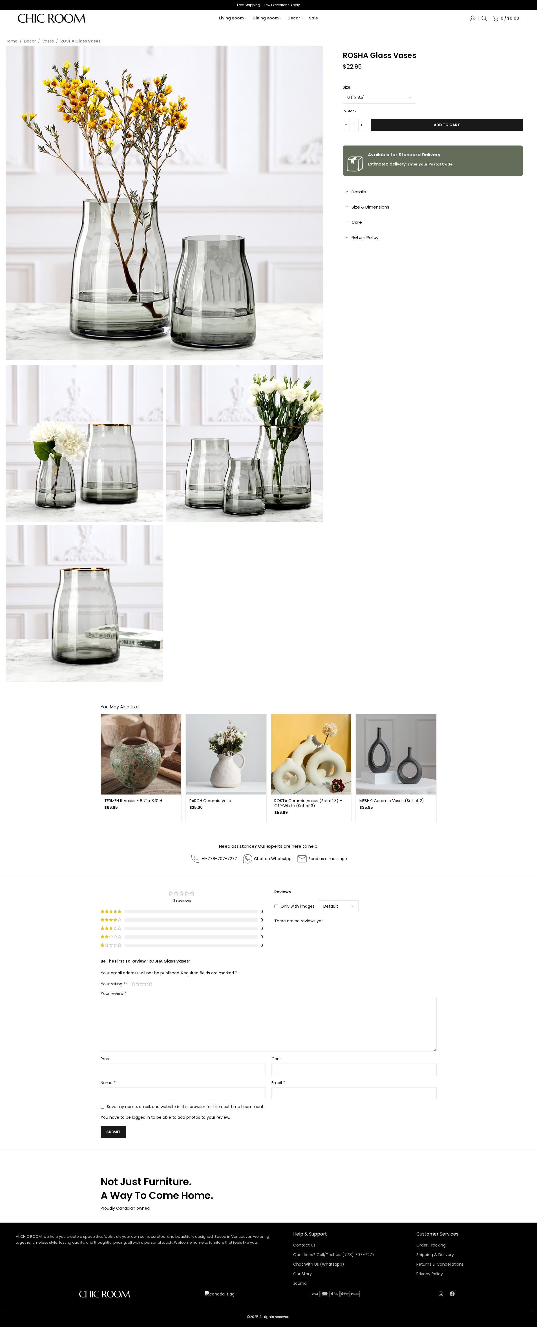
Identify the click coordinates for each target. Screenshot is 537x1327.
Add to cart (447, 124)
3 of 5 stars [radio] (142, 984)
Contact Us (304, 1245)
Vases (48, 41)
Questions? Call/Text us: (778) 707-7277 (334, 1254)
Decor (30, 41)
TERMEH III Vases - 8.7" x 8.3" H (133, 800)
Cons (276, 1059)
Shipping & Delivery (435, 1254)
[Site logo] (51, 18)
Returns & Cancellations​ (440, 1264)
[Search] (484, 18)
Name (108, 1083)
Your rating (113, 984)
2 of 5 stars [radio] (138, 984)
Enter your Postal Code (430, 164)
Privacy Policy (429, 1274)
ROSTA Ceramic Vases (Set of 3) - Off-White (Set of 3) (308, 803)
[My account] (472, 18)
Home (11, 41)
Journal (300, 1283)
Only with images (297, 906)
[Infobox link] (213, 859)
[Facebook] (452, 1294)
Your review (114, 993)
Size (346, 87)
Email (278, 1083)
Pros (105, 1059)
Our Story (302, 1274)
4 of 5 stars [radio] (146, 984)
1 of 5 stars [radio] (133, 984)
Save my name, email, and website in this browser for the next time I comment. (185, 1106)
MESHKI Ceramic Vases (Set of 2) (391, 800)
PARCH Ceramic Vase (210, 800)
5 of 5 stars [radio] (150, 984)
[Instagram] (441, 1294)
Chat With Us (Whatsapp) (318, 1264)
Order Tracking (431, 1245)
